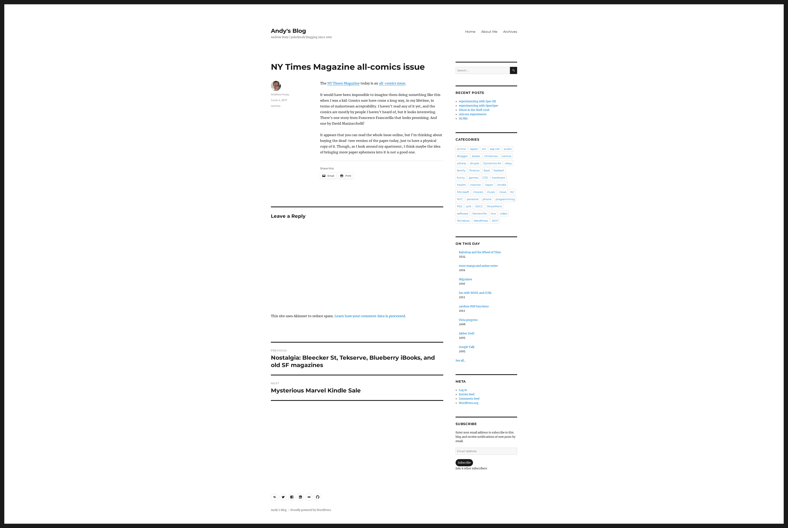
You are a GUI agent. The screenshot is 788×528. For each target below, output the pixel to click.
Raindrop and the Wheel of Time (480, 252)
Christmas (491, 156)
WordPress (481, 220)
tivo (493, 213)
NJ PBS (463, 118)
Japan (489, 184)
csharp (461, 163)
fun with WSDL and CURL (475, 293)
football (499, 170)
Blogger (462, 156)
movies (478, 192)
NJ (512, 192)
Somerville (479, 213)
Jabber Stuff (466, 333)
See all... (461, 360)
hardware (498, 177)
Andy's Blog (288, 30)
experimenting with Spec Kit (477, 101)
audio (508, 149)
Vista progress (468, 320)
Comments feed (469, 398)
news (502, 192)
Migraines (465, 279)
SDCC (479, 206)
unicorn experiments (473, 114)
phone (487, 199)
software (462, 213)
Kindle (501, 184)
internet (475, 184)
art (484, 149)
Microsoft (463, 192)
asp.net (495, 149)
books (476, 156)
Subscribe (464, 462)
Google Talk (466, 347)
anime (461, 149)
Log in (463, 390)
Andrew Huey (280, 94)
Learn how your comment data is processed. (370, 316)
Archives (510, 32)
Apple (474, 149)
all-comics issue (392, 83)
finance (475, 170)
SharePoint (494, 206)
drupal (474, 163)
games (473, 177)
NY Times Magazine (343, 83)
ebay (508, 163)
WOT (495, 220)
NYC (460, 199)
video (503, 213)
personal (473, 199)
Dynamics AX (492, 163)
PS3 (459, 206)
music (491, 192)
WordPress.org (468, 403)
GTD (485, 177)
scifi (468, 206)
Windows (463, 220)
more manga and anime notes (478, 266)
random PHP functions (474, 306)
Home (470, 32)
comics (275, 105)
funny (461, 177)
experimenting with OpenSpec (478, 105)
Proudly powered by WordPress (310, 510)
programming (505, 199)
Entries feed (466, 394)
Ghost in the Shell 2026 (474, 110)
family (461, 170)
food (487, 170)
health (461, 184)
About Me (489, 32)
